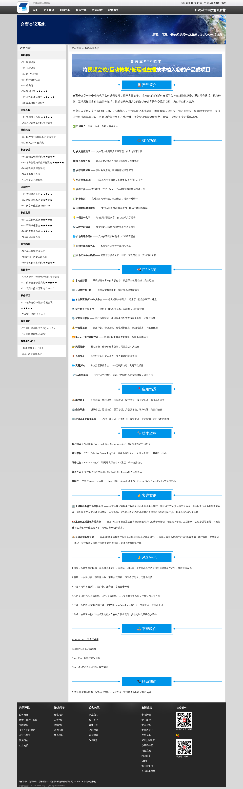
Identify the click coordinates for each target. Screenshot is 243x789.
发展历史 (23, 740)
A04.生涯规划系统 (31, 174)
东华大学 (146, 735)
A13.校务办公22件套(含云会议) (37, 302)
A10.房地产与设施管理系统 (35, 277)
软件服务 (113, 10)
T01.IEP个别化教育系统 (34, 137)
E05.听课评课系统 (31, 225)
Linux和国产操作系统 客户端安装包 (90, 667)
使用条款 (33, 781)
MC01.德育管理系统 (32, 354)
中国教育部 (147, 730)
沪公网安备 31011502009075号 (32, 786)
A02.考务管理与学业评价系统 (37, 162)
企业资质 (23, 745)
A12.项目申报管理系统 (33, 288)
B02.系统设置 (28, 68)
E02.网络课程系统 (31, 200)
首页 (35, 10)
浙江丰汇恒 (147, 766)
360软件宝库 (148, 740)
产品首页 (76, 48)
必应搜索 (93, 730)
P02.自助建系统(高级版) (34, 334)
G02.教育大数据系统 (32, 123)
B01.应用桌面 (28, 62)
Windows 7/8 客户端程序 (84, 649)
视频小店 (93, 725)
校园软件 (97, 10)
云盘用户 (58, 719)
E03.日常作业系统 (31, 205)
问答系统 (146, 750)
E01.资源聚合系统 (31, 194)
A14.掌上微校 (29, 314)
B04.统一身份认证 (31, 80)
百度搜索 (93, 735)
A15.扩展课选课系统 (32, 180)
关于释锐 (48, 10)
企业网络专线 (148, 771)
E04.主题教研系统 (31, 219)
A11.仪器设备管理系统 (33, 282)
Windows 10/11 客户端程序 (85, 639)
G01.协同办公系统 (31, 117)
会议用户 (58, 714)
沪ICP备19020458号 (56, 786)
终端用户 (58, 725)
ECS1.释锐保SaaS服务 (33, 348)
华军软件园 (147, 745)
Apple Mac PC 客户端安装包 (86, 658)
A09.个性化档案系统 (32, 263)
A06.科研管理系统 (31, 237)
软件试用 (58, 735)
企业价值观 (25, 735)
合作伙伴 (58, 730)
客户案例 (93, 719)
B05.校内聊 (27, 85)
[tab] (42, 48)
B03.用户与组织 (30, 74)
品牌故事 (23, 725)
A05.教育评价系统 (31, 231)
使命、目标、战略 (28, 719)
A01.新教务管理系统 (32, 157)
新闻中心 (65, 10)
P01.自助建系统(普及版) (34, 328)
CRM (144, 761)
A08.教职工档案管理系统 (34, 257)
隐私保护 (23, 781)
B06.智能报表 (28, 91)
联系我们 (93, 714)
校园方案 (81, 10)
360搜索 (93, 740)
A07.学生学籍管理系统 (33, 251)
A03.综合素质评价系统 (33, 168)
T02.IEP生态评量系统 (33, 142)
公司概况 (23, 714)
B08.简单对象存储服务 (33, 103)
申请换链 (146, 714)
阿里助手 (146, 755)
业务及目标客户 (27, 730)
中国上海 (146, 725)
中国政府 (146, 719)
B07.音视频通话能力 (32, 97)
